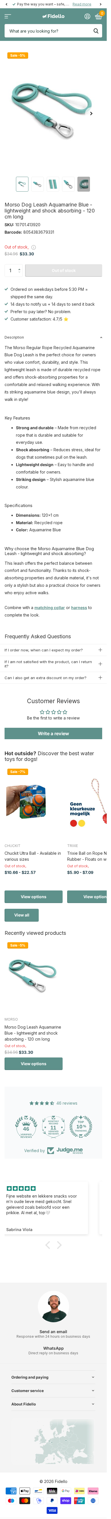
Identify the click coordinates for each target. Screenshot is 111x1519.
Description (14, 337)
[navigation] (6, 4)
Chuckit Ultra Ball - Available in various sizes (33, 856)
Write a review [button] (53, 733)
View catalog (8, 16)
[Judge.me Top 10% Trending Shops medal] (91, 1126)
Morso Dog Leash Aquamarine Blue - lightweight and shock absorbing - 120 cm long (33, 1033)
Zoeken (96, 30)
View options (33, 896)
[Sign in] (87, 16)
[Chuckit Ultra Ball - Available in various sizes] (34, 802)
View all (21, 914)
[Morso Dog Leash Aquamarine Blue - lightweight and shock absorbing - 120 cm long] (34, 975)
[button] (21, 266)
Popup (33, 246)
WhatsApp (53, 1348)
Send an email (53, 1331)
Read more (82, 4)
